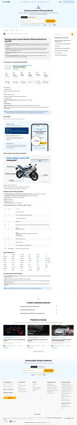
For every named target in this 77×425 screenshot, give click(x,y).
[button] (17, 124)
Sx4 (46, 256)
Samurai (38, 266)
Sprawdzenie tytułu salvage (66, 391)
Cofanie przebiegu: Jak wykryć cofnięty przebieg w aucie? (14, 340)
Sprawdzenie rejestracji (41, 1)
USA (6, 421)
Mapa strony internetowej (23, 391)
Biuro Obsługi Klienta (22, 385)
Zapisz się (10, 397)
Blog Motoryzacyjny (21, 388)
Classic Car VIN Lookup (65, 400)
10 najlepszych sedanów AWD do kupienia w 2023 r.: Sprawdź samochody (61, 340)
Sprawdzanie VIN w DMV (51, 385)
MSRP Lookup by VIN (65, 398)
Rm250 (38, 258)
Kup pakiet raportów (37, 25)
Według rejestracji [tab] (32, 17)
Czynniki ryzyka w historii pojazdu (61, 55)
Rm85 (38, 264)
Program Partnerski (21, 390)
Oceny (19, 387)
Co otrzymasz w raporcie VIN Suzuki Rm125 (62, 43)
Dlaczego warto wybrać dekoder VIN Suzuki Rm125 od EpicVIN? (63, 41)
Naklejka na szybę (50, 384)
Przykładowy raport (25, 1)
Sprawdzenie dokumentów (66, 387)
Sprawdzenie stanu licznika (66, 390)
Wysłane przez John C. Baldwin (58, 345)
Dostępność (14, 421)
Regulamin (35, 390)
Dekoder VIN (33, 1)
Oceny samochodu (55, 337)
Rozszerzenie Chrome (51, 393)
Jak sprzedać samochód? (66, 406)
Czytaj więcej (5, 347)
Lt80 (29, 262)
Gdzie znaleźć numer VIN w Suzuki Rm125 (62, 48)
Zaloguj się (68, 1)
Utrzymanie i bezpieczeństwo (33, 337)
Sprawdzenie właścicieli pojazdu (67, 385)
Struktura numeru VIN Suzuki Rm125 (61, 50)
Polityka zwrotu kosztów (37, 387)
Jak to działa (57, 46)
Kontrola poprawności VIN (66, 393)
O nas (19, 384)
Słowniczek (35, 384)
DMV (62, 408)
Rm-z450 (30, 268)
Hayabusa (22, 270)
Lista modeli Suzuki (58, 52)
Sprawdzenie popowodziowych (67, 388)
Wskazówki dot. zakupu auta (9, 337)
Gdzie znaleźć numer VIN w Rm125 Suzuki (29, 306)
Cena (48, 1)
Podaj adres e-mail (7, 395)
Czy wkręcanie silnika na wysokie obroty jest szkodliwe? (37, 340)
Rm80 (38, 262)
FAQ (33, 385)
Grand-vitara (14, 266)
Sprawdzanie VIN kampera (51, 388)
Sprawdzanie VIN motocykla (52, 387)
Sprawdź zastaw (64, 394)
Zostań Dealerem (64, 405)
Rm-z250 (30, 266)
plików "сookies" (47, 422)
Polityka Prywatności (36, 388)
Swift (46, 254)
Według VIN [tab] (24, 17)
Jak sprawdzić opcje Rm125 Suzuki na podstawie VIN (32, 313)
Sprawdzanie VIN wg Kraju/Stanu (53, 390)
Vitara (46, 264)
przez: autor (8, 33)
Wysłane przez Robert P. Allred (10, 345)
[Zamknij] (51, 422)
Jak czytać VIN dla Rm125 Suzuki (27, 309)
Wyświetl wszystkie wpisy (38, 351)
